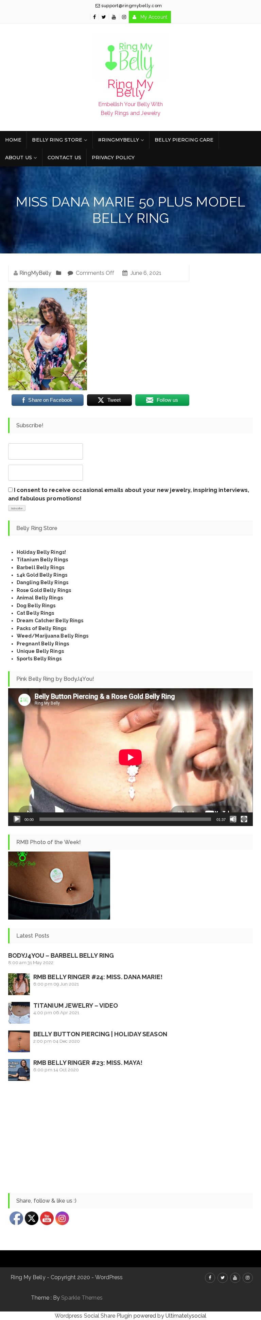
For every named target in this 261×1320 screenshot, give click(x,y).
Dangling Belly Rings (42, 582)
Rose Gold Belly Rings (44, 590)
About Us (18, 157)
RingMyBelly (35, 273)
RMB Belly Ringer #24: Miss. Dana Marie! (97, 976)
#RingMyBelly (118, 140)
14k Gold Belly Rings (42, 575)
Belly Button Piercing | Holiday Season (100, 1034)
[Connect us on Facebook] (94, 17)
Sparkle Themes (81, 1297)
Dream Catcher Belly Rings (50, 620)
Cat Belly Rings (35, 613)
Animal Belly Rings (40, 597)
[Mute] (233, 819)
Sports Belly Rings (39, 658)
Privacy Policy (113, 157)
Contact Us (64, 157)
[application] (130, 757)
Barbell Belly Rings (40, 567)
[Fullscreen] (244, 819)
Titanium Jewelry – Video (75, 1005)
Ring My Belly (130, 88)
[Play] (17, 819)
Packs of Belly (34, 628)
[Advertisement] (130, 1137)
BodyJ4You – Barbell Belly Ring (61, 955)
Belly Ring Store (57, 140)
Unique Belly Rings (40, 651)
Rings (58, 628)
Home (13, 140)
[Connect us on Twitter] (104, 17)
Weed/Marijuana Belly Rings (53, 636)
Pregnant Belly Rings (43, 643)
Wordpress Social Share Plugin (94, 1316)
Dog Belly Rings (36, 605)
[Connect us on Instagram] (124, 17)
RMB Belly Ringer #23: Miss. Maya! (87, 1062)
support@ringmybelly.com (131, 5)
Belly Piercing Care (184, 140)
